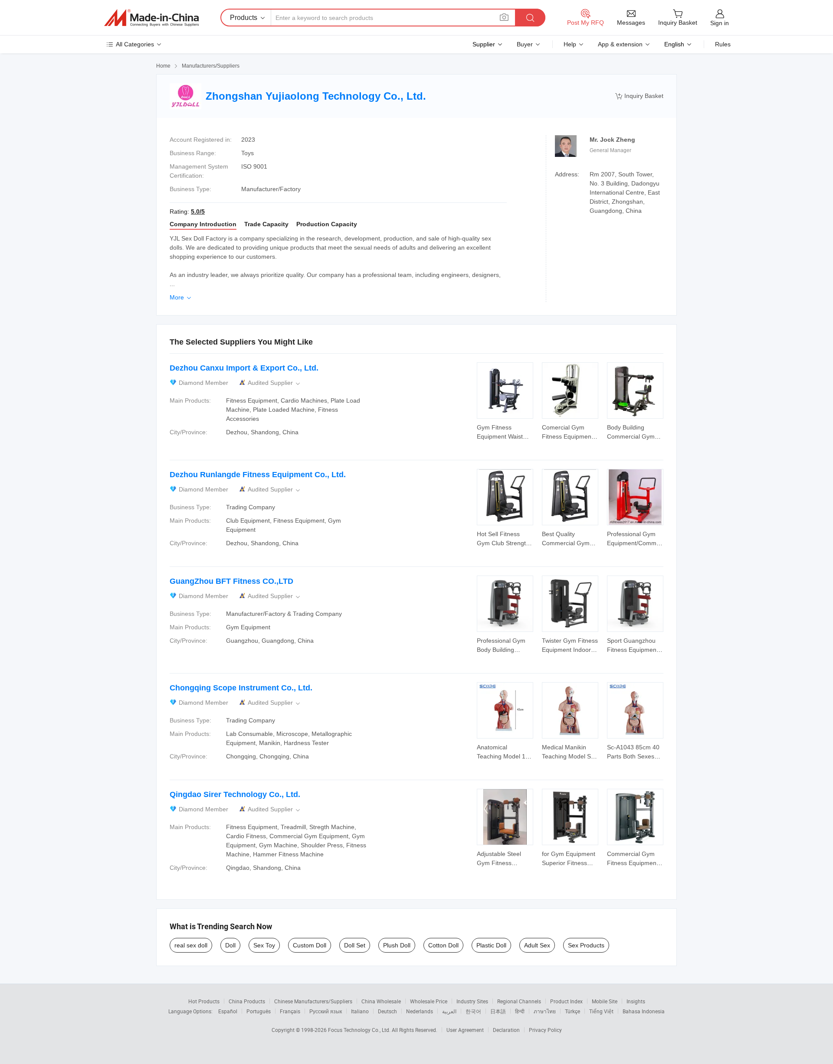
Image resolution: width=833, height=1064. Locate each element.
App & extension (620, 44)
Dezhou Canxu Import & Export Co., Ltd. (244, 368)
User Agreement (465, 1029)
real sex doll (190, 945)
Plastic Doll (491, 945)
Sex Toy (264, 945)
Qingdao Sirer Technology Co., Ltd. (235, 794)
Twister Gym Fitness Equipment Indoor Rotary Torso (570, 649)
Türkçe (572, 1011)
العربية (449, 1011)
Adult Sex (537, 945)
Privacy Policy (545, 1029)
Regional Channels (519, 1001)
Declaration (506, 1029)
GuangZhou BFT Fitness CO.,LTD (231, 581)
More (181, 297)
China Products (247, 1001)
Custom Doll (309, 945)
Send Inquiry (505, 431)
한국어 (473, 1011)
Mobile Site (604, 1001)
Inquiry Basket (639, 96)
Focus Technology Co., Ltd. (360, 1029)
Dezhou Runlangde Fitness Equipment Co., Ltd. (258, 474)
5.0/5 (198, 211)
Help (570, 44)
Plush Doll (396, 945)
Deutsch (387, 1011)
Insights (635, 1001)
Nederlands (419, 1011)
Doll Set (354, 945)
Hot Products (204, 1001)
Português (258, 1011)
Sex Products (586, 945)
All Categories (135, 44)
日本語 (498, 1011)
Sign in (719, 23)
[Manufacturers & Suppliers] (151, 18)
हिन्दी (520, 1011)
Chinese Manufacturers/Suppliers (313, 1001)
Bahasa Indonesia (644, 1011)
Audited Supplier (275, 383)
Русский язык (325, 1011)
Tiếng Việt (601, 1011)
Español (227, 1011)
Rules (723, 44)
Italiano (360, 1011)
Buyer (525, 44)
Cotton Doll (443, 945)
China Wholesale (381, 1001)
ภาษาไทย (545, 1011)
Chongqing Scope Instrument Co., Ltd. (241, 687)
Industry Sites (472, 1001)
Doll (230, 945)
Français (290, 1011)
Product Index (566, 1001)
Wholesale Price (428, 1001)
